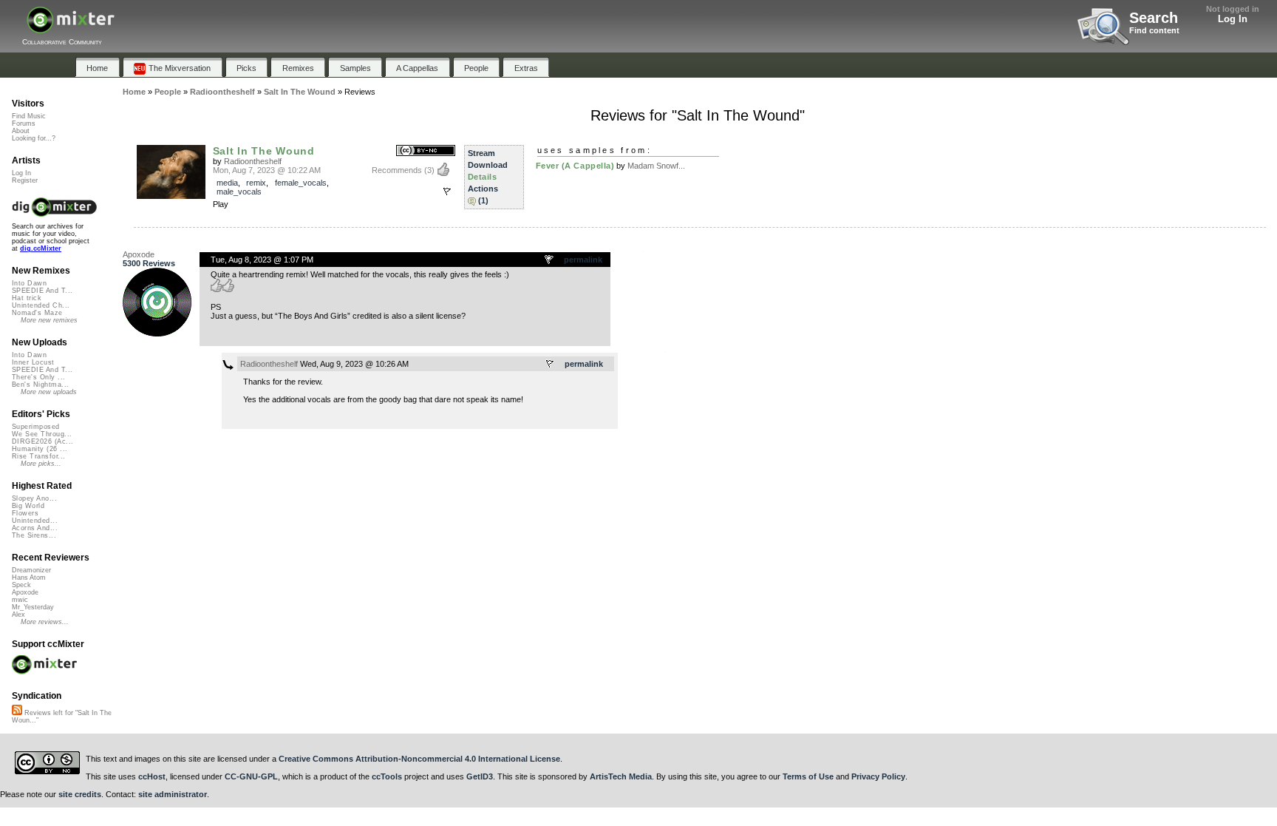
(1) (483, 200)
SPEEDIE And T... (42, 290)
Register (25, 180)
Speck (21, 585)
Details (482, 176)
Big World (28, 506)
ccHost (152, 776)
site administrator (172, 794)
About (21, 131)
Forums (23, 123)
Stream (481, 153)
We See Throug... (42, 434)
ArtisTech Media (621, 776)
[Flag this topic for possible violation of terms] (550, 260)
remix (256, 182)
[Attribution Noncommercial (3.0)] (425, 151)
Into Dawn (29, 283)
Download (488, 164)
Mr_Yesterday (33, 607)
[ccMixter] (70, 27)
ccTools (387, 776)
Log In (1232, 18)
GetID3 (479, 776)
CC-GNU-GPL (251, 776)
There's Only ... (38, 377)
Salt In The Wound (264, 151)
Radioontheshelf (253, 161)
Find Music (29, 116)
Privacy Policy (878, 776)
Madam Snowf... (656, 165)
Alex (18, 614)
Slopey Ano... (34, 498)
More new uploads (49, 392)
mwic (20, 599)
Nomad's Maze (37, 312)
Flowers (25, 513)
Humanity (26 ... (39, 449)
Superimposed (36, 426)
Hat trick (26, 298)
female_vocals (301, 182)
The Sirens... (34, 535)
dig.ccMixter (40, 248)
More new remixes (49, 320)
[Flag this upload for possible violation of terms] (447, 191)
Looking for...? (33, 138)
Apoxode (138, 254)
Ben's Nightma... (40, 384)
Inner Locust (33, 362)
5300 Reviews (149, 263)
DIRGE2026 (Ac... (42, 441)
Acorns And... (35, 528)
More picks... (41, 463)
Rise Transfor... (38, 456)
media (227, 182)
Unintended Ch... (40, 305)
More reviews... (45, 622)
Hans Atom (29, 577)
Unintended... (35, 520)
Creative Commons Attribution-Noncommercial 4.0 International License (419, 758)
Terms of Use (808, 776)
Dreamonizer (31, 570)
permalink (583, 259)
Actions (483, 188)
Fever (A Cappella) (575, 165)
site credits (79, 794)
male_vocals (239, 191)
